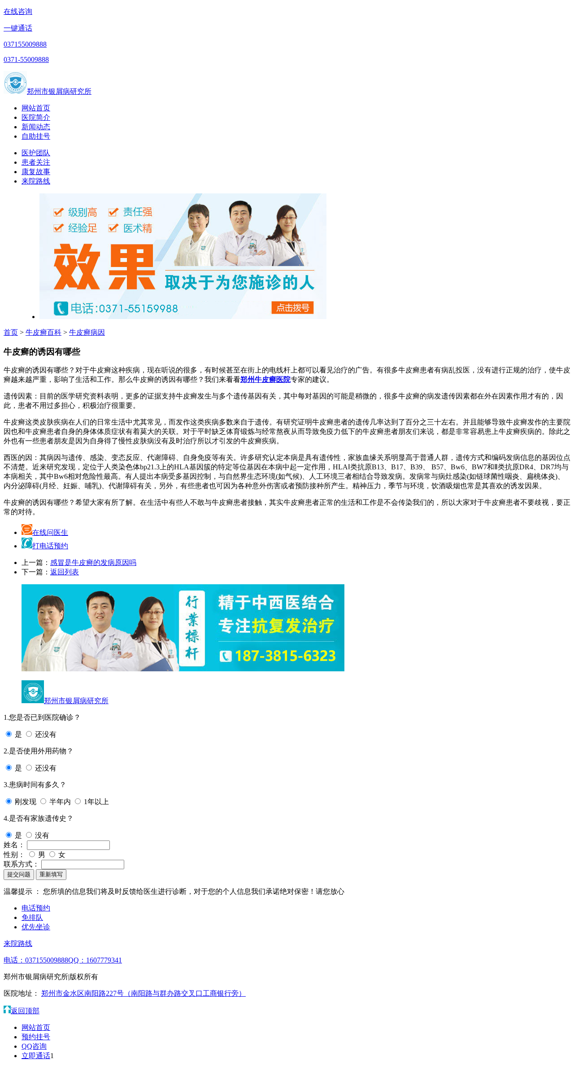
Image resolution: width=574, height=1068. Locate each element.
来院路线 (36, 181)
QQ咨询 (34, 1046)
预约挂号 (36, 1037)
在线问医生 (50, 532)
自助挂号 (36, 136)
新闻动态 (36, 127)
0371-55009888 (26, 59)
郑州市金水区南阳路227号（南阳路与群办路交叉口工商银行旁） (143, 993)
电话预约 (36, 908)
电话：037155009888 (36, 960)
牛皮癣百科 (43, 332)
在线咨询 (18, 11)
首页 (11, 332)
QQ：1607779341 (95, 960)
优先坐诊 (36, 927)
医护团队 (36, 153)
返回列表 (64, 572)
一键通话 (18, 28)
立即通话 (36, 1055)
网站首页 (36, 108)
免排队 (32, 917)
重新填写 (51, 874)
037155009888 (25, 44)
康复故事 (36, 171)
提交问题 (18, 874)
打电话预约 (50, 546)
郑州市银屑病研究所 (59, 91)
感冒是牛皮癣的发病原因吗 (93, 562)
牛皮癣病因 (87, 332)
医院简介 (36, 117)
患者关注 (36, 162)
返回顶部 (25, 1011)
